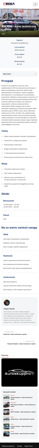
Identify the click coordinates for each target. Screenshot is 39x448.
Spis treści (7, 74)
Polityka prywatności (8, 446)
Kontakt (19, 446)
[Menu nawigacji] (35, 4)
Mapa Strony (29, 446)
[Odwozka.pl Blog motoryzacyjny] (9, 4)
